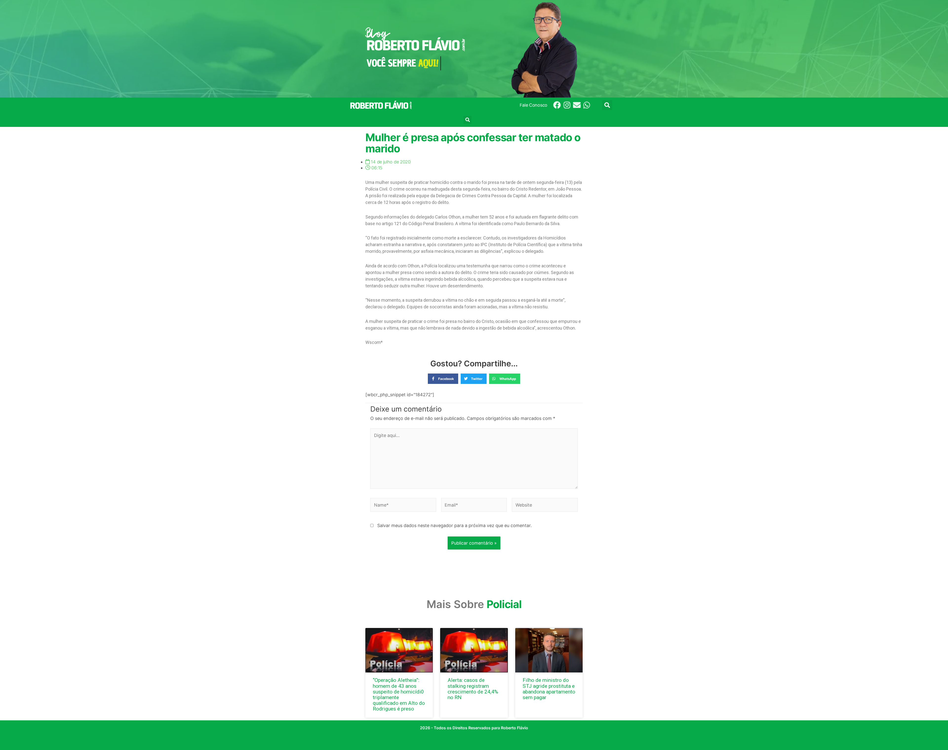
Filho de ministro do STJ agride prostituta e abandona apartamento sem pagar (549, 688)
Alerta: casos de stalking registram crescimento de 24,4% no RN (473, 688)
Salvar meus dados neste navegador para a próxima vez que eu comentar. (454, 525)
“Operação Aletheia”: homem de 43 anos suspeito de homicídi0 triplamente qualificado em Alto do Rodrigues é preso (399, 694)
